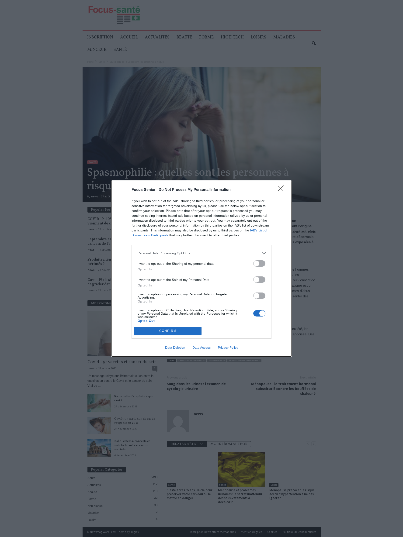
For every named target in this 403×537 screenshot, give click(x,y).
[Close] (282, 190)
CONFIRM (168, 331)
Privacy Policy (228, 347)
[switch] (259, 263)
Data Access (201, 347)
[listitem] (201, 253)
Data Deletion (175, 347)
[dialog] (201, 268)
